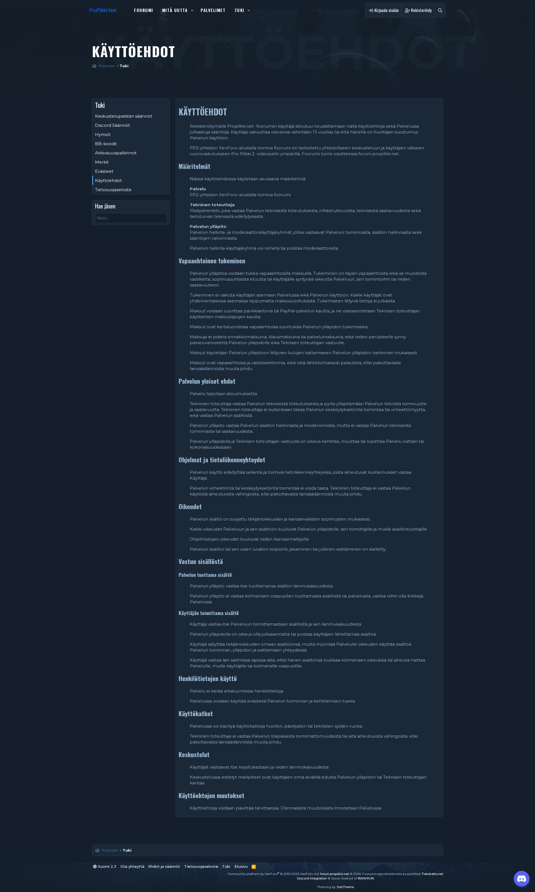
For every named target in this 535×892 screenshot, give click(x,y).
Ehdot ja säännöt (164, 866)
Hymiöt (103, 134)
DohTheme (345, 887)
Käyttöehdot (108, 180)
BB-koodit (106, 143)
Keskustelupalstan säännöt (123, 116)
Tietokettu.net (432, 874)
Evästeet (104, 171)
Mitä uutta (175, 10)
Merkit (102, 162)
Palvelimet (213, 10)
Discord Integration (312, 878)
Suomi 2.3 (106, 866)
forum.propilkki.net (334, 874)
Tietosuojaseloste (113, 189)
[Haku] (440, 10)
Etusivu (241, 866)
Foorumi (143, 10)
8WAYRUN (366, 878)
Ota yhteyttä (132, 866)
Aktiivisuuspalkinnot (116, 152)
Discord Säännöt (112, 125)
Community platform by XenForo (273, 874)
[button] (192, 10)
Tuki (239, 10)
